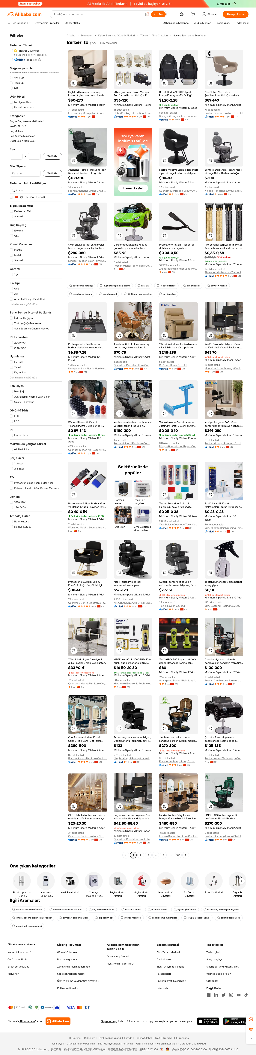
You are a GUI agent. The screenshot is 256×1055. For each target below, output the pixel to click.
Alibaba (71, 35)
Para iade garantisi (67, 959)
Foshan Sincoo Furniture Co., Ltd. (224, 113)
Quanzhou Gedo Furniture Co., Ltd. (133, 365)
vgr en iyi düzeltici (186, 909)
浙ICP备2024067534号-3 (223, 1049)
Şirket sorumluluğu (18, 966)
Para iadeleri (164, 973)
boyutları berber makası (75, 917)
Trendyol (168, 1037)
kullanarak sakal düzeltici (29, 909)
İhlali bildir (162, 987)
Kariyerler (13, 973)
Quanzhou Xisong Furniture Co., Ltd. (87, 683)
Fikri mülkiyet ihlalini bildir (171, 980)
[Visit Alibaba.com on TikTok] (246, 995)
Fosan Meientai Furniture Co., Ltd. (133, 443)
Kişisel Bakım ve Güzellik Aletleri (116, 35)
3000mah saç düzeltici (140, 294)
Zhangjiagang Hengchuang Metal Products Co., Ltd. (178, 268)
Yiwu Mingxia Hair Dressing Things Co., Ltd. (224, 527)
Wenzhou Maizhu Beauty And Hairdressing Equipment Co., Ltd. (87, 527)
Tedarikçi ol (212, 952)
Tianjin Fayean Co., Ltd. (172, 605)
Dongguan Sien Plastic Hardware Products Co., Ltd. (87, 368)
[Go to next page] (185, 855)
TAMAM (52, 156)
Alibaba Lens (27, 1021)
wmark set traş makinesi (29, 926)
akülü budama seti (230, 917)
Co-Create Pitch (17, 959)
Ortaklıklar (212, 980)
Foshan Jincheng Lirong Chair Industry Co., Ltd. (87, 190)
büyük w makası (219, 285)
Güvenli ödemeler (67, 952)
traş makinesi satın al (199, 917)
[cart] (194, 14)
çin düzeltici (169, 294)
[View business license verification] (162, 1049)
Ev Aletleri (86, 35)
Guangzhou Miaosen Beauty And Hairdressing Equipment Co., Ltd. (178, 190)
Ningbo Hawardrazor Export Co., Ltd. (178, 446)
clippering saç (106, 917)
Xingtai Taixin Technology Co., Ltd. (224, 368)
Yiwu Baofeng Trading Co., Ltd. (222, 605)
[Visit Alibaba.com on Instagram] (231, 995)
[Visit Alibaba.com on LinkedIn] (216, 995)
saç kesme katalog (83, 285)
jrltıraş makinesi (132, 917)
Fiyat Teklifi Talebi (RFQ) (120, 963)
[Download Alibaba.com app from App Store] (208, 1021)
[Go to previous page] (125, 855)
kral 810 (145, 285)
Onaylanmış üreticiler (119, 956)
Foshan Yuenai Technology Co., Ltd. (133, 265)
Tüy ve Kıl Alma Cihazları (154, 35)
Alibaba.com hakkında (21, 944)
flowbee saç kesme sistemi (67, 909)
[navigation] (36, 446)
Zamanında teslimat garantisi (73, 966)
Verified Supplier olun (218, 973)
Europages (182, 1037)
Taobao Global (143, 1037)
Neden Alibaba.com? (19, 952)
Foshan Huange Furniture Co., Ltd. (224, 443)
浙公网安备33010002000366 (189, 1049)
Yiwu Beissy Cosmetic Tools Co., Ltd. (178, 524)
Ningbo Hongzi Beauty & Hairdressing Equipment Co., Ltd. (224, 190)
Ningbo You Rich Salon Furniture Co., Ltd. (87, 260)
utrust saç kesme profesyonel (223, 909)
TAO (157, 1037)
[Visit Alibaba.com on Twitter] (223, 995)
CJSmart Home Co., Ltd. (173, 365)
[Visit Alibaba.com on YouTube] (238, 995)
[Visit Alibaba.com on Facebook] (208, 995)
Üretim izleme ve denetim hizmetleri (78, 980)
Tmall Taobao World (109, 1037)
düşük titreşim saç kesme (116, 285)
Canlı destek (164, 959)
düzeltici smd (110, 294)
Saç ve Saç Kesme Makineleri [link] (190, 35)
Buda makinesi (133, 909)
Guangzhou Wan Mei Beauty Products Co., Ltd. (87, 449)
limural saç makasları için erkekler (34, 917)
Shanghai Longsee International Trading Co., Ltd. (178, 116)
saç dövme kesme (82, 294)
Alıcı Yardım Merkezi (168, 952)
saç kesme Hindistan (103, 909)
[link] (251, 1019)
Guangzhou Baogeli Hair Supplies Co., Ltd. (178, 680)
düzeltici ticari (159, 909)
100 (178, 855)
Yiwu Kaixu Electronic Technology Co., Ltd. (133, 683)
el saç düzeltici (168, 285)
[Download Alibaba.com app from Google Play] (236, 1021)
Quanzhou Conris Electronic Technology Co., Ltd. (87, 602)
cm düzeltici (193, 285)
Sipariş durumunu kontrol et (222, 966)
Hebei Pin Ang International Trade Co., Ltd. (133, 113)
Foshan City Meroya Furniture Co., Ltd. (87, 113)
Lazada (128, 1037)
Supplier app (109, 1021)
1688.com (89, 1037)
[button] (147, 14)
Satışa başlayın (214, 959)
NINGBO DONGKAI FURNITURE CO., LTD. (133, 602)
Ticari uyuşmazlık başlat (170, 966)
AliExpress (75, 1037)
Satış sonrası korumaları (71, 973)
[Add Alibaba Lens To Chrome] (58, 1021)
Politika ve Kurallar (67, 987)
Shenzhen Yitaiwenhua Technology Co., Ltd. (224, 272)
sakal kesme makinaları (164, 917)
